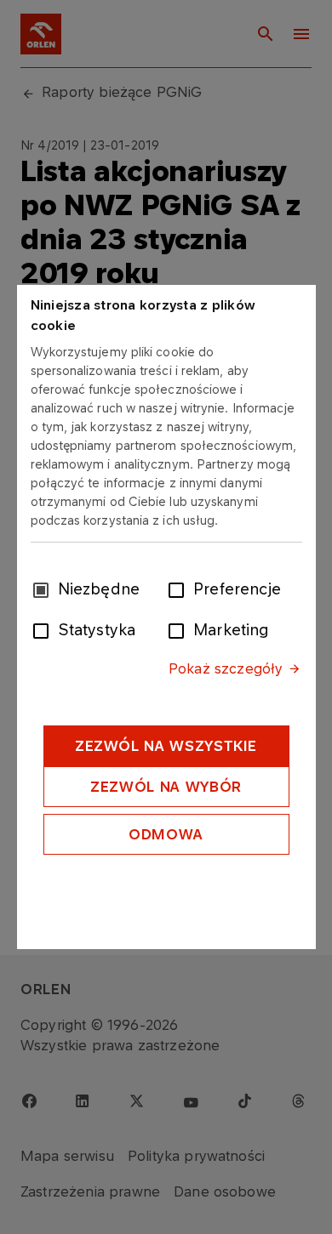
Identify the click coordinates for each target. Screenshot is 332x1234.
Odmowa (166, 834)
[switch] (179, 588)
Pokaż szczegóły (226, 668)
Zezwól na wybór (166, 786)
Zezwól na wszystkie (166, 745)
